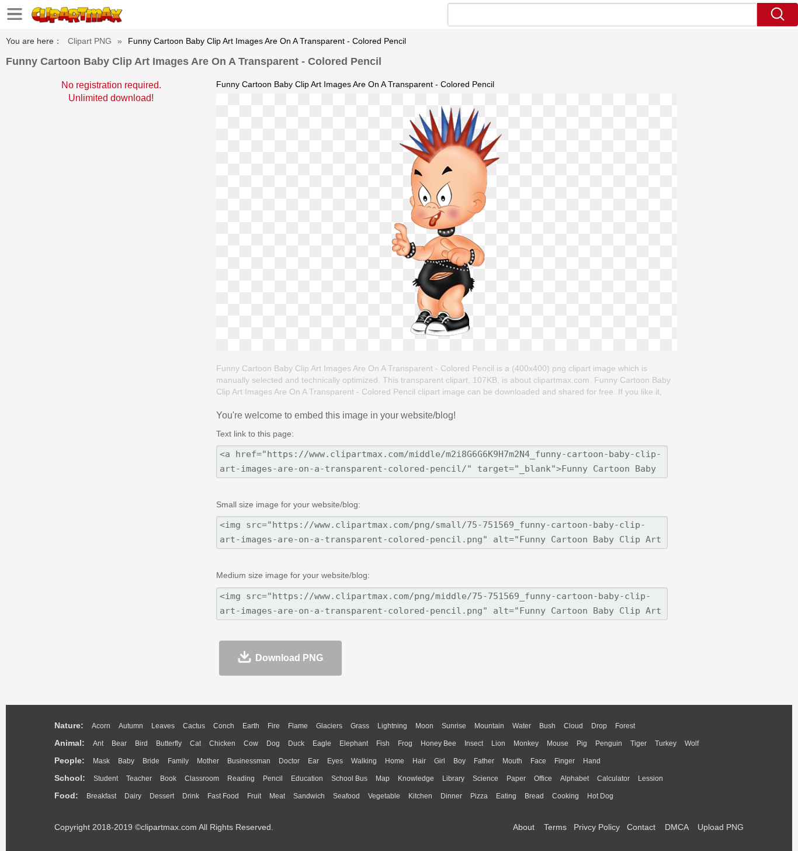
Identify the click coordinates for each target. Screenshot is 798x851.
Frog (405, 743)
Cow (251, 743)
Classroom (202, 778)
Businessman (248, 761)
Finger (564, 761)
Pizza (479, 796)
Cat (195, 743)
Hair (419, 761)
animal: (69, 743)
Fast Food (223, 796)
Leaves (163, 726)
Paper (516, 778)
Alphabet (574, 778)
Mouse (557, 743)
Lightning (392, 726)
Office (543, 778)
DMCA (676, 827)
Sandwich (309, 796)
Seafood (346, 796)
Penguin (608, 743)
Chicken (222, 743)
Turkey (665, 743)
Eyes (335, 761)
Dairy (132, 796)
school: (69, 778)
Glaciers (329, 726)
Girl (439, 761)
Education (307, 778)
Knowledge (416, 778)
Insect (473, 743)
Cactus (194, 726)
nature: (69, 725)
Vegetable (384, 796)
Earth (250, 726)
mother (208, 761)
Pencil (273, 778)
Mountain (489, 726)
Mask (101, 761)
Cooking (565, 796)
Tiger (638, 743)
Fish (383, 743)
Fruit (254, 796)
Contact (641, 827)
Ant (98, 743)
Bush (547, 726)
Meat (277, 796)
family (178, 761)
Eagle (322, 743)
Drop (599, 726)
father (484, 761)
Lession (650, 778)
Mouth (512, 761)
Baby (126, 761)
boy (459, 761)
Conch (223, 726)
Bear (119, 743)
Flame (298, 726)
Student (105, 778)
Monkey (526, 743)
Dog (273, 743)
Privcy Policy (597, 827)
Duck (296, 743)
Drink (190, 796)
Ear (313, 761)
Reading (241, 778)
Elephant (353, 743)
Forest (625, 726)
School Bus (349, 778)
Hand (592, 761)
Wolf (692, 743)
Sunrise (454, 726)
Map (383, 778)
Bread (534, 796)
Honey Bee (438, 743)
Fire (274, 726)
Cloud (573, 726)
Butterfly (169, 743)
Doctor (289, 761)
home (394, 761)
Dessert (162, 796)
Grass (360, 726)
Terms (555, 827)
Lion (498, 743)
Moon (424, 726)
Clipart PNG (90, 41)
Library (453, 778)
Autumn (131, 726)
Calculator (613, 778)
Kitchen (420, 796)
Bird (141, 743)
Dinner (451, 796)
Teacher (139, 778)
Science (485, 778)
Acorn (101, 726)
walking (364, 761)
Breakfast (101, 796)
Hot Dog (600, 796)
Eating (506, 796)
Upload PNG (721, 827)
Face (538, 761)
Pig (582, 743)
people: (69, 760)
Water (521, 726)
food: (66, 795)
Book (168, 778)
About (524, 827)
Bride (151, 761)
